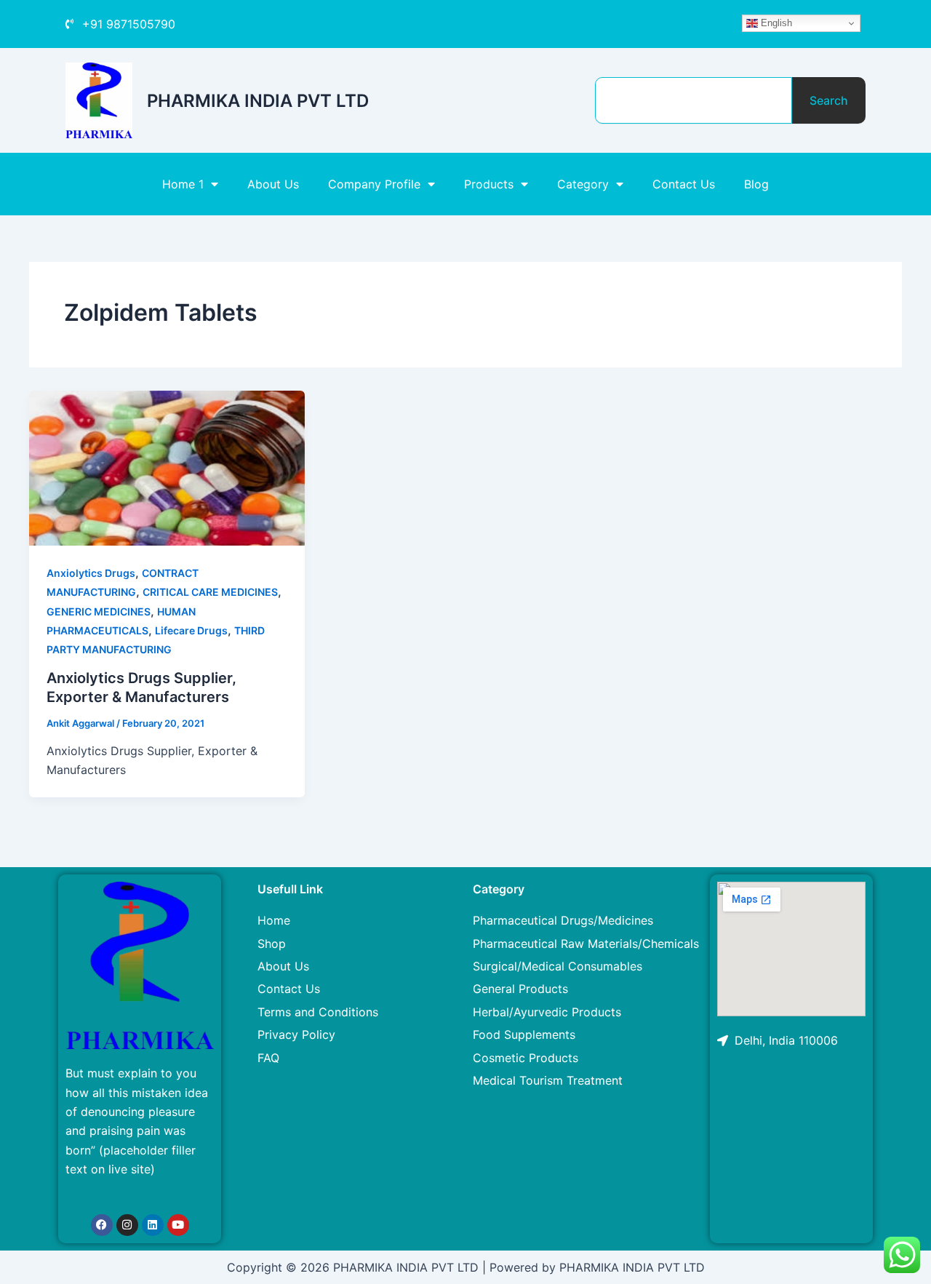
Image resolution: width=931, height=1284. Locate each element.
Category (583, 184)
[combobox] (693, 100)
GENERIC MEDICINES (99, 611)
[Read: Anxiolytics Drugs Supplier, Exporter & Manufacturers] (167, 467)
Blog (756, 184)
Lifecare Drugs (191, 630)
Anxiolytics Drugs (91, 573)
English (775, 22)
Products (489, 184)
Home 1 (183, 184)
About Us (273, 184)
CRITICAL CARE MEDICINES (210, 592)
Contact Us (683, 184)
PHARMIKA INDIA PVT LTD (258, 100)
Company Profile (374, 184)
